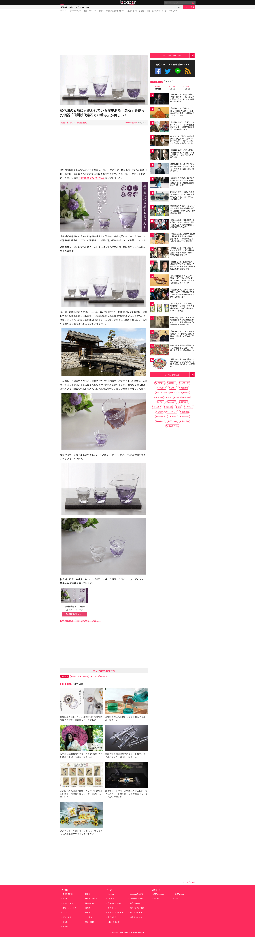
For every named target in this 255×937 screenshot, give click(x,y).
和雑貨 (101, 11)
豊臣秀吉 (185, 411)
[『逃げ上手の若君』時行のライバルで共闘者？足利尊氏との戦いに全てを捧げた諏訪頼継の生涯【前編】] (159, 183)
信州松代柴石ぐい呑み (74, 606)
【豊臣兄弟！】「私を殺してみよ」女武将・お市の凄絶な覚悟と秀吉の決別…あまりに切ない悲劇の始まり (182, 251)
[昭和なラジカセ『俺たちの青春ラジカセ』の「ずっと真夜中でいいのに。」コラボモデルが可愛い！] (159, 197)
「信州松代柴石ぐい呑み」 (91, 178)
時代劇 (187, 397)
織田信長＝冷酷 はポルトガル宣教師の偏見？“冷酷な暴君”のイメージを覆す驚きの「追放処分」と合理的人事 (182, 321)
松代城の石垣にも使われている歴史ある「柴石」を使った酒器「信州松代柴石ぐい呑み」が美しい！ (141, 11)
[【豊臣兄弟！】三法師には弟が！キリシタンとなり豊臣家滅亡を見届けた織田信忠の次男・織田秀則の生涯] (159, 127)
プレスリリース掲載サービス (172, 55)
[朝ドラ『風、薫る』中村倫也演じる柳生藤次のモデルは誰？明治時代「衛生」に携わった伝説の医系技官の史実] (159, 141)
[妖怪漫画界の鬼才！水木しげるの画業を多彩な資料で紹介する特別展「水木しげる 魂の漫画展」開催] (159, 211)
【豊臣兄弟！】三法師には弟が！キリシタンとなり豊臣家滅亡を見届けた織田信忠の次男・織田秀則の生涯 (182, 126)
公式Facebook (157, 71)
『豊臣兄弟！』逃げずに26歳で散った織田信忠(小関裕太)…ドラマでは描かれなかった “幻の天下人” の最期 (182, 237)
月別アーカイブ (136, 912)
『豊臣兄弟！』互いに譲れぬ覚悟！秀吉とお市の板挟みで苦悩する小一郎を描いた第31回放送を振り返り (182, 293)
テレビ (161, 402)
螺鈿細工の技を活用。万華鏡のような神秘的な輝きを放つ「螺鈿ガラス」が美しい (81, 718)
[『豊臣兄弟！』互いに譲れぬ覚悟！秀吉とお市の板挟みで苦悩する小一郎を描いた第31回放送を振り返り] (159, 294)
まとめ (87, 894)
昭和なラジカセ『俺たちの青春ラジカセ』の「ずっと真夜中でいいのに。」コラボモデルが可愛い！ (182, 195)
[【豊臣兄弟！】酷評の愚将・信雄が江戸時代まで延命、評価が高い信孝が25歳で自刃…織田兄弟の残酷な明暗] (159, 267)
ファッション (68, 903)
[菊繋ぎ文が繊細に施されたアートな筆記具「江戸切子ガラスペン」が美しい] (126, 738)
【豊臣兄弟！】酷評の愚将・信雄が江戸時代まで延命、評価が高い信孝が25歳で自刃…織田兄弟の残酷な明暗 (182, 265)
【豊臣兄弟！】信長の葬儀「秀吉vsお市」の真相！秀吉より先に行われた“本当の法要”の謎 (182, 154)
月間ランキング (114, 922)
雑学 (187, 392)
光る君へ (173, 421)
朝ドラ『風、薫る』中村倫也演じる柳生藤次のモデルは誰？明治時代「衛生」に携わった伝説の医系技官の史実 (182, 140)
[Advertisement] (104, 34)
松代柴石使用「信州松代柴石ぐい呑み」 (80, 620)
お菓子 (160, 397)
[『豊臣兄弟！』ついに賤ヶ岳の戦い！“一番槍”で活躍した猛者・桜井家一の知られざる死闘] (159, 336)
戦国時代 (172, 383)
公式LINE (178, 71)
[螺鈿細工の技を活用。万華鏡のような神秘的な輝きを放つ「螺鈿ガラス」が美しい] (81, 701)
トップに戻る (189, 882)
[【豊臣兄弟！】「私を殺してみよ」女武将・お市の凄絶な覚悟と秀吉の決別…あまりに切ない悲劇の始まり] (159, 253)
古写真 (65, 926)
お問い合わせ (135, 903)
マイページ (112, 908)
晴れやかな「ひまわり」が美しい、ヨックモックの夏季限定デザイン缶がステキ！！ (81, 832)
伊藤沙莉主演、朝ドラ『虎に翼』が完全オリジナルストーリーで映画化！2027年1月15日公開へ (182, 168)
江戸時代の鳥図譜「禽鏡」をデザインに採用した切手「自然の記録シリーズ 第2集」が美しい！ (81, 793)
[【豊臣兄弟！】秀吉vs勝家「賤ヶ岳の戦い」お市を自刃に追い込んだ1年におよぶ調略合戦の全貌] (159, 99)
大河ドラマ (185, 383)
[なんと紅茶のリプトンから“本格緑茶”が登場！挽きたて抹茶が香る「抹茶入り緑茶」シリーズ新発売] (159, 308)
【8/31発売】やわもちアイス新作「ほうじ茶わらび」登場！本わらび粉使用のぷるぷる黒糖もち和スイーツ (182, 279)
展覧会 (174, 416)
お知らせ (111, 898)
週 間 (172, 87)
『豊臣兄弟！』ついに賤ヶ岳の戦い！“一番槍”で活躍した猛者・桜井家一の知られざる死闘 (182, 335)
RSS (188, 71)
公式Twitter (168, 71)
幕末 (169, 397)
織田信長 (184, 402)
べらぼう (172, 402)
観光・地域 (67, 917)
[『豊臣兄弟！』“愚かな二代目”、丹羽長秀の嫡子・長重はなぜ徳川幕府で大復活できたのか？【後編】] (159, 113)
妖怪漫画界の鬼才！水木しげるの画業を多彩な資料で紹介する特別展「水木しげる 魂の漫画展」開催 (182, 209)
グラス (95, 676)
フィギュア (172, 411)
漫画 (178, 397)
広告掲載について (114, 903)
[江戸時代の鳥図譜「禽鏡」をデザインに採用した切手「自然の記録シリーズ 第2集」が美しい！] (81, 775)
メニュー (62, 3)
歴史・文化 (89, 922)
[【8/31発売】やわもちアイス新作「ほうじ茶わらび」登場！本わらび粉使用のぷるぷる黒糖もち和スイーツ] (159, 280)
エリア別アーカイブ (115, 912)
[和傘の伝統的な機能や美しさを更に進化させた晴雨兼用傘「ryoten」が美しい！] (81, 738)
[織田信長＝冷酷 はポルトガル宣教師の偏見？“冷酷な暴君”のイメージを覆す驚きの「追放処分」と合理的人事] (159, 322)
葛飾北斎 (185, 421)
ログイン (179, 7)
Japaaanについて (137, 898)
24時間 (157, 87)
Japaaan (127, 2)
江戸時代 (161, 383)
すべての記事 (68, 894)
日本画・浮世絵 (91, 898)
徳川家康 (169, 407)
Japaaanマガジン (75, 11)
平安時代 (162, 388)
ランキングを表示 (172, 374)
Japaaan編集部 (131, 122)
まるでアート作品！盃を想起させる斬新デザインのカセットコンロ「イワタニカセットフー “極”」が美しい (126, 793)
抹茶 (179, 407)
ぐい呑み (85, 676)
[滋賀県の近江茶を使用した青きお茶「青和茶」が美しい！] (126, 701)
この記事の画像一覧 (105, 670)
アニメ (173, 388)
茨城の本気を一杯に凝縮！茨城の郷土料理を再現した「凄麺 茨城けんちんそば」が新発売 (182, 363)
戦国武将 (184, 388)
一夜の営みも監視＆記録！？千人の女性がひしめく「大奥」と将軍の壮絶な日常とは (182, 347)
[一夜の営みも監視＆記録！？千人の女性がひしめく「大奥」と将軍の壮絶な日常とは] (159, 350)
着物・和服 (89, 903)
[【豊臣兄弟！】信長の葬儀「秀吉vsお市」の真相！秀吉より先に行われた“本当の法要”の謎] (159, 155)
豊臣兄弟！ (162, 416)
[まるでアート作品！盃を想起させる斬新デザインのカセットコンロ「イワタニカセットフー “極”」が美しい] (126, 775)
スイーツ (177, 392)
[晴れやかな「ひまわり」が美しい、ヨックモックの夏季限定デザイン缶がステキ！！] (81, 815)
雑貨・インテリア (90, 11)
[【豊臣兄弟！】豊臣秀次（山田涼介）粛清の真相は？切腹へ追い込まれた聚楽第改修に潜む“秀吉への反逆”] (159, 225)
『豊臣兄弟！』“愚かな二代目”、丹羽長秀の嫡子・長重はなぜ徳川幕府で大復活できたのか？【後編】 (182, 112)
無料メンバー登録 (137, 908)
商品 (85, 122)
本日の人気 (112, 917)
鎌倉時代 (185, 416)
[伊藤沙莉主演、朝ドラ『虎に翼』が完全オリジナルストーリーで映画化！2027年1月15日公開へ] (159, 169)
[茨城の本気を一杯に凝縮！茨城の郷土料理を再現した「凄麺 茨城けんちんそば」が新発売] (159, 364)
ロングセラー (163, 392)
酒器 (103, 676)
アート (65, 898)
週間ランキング (136, 917)
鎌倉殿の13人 (173, 426)
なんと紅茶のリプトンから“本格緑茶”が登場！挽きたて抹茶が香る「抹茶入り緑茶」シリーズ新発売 (182, 307)
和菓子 (87, 912)
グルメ (65, 912)
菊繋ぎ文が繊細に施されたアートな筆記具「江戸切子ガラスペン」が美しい (125, 755)
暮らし (65, 922)
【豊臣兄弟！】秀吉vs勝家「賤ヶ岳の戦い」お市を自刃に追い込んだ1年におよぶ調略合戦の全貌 (182, 98)
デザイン (189, 407)
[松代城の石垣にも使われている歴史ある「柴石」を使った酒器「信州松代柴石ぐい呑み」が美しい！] (104, 80)
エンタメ (88, 917)
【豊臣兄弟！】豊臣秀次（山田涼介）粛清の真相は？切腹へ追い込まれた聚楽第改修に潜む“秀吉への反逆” (182, 223)
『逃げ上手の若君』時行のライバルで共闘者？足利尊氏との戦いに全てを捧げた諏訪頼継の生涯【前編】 (182, 182)
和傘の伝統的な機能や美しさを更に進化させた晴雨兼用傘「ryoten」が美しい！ (81, 755)
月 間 (187, 87)
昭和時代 (161, 421)
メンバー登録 (189, 7)
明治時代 (157, 407)
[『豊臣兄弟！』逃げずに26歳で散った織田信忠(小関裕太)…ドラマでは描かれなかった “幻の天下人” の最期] (159, 239)
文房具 (160, 411)
